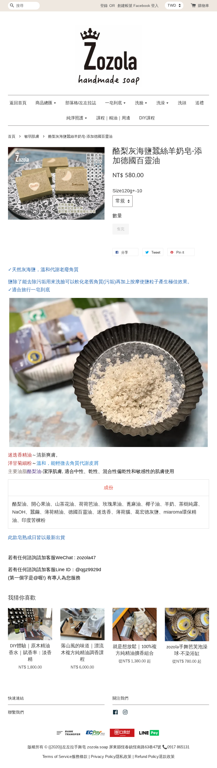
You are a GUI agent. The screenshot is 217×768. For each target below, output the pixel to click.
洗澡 (161, 103)
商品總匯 (44, 103)
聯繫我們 (16, 712)
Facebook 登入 (146, 5)
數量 (117, 215)
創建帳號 (124, 5)
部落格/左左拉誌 (80, 103)
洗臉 (139, 103)
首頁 (11, 136)
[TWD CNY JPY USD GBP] (174, 5)
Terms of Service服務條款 (65, 756)
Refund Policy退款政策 (155, 756)
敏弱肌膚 (31, 136)
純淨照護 (75, 118)
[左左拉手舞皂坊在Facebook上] (115, 713)
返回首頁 (18, 103)
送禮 (199, 103)
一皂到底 (114, 103)
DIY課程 (147, 118)
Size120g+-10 (127, 190)
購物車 (203, 5)
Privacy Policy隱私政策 (111, 756)
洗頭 (182, 103)
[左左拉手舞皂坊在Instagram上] (125, 713)
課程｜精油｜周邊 (113, 118)
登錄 (104, 5)
